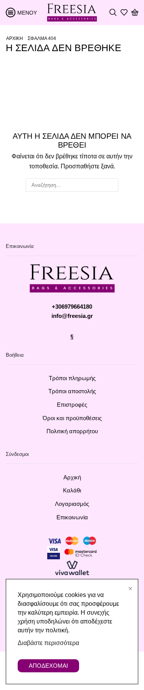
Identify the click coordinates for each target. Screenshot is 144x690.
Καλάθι (72, 490)
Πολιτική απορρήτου (72, 431)
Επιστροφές (72, 405)
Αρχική (14, 38)
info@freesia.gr (72, 316)
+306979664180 (72, 307)
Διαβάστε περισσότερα (48, 643)
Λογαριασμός (72, 504)
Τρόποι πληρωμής (72, 378)
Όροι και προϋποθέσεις (72, 418)
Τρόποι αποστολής (72, 391)
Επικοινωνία (72, 517)
